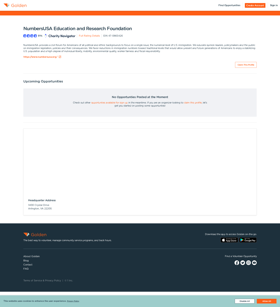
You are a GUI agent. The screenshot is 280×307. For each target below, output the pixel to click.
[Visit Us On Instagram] (248, 262)
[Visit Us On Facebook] (237, 262)
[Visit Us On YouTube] (254, 262)
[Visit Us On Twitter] (242, 262)
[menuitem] (13, 5)
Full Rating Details (89, 36)
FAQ (26, 269)
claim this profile (193, 103)
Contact (27, 265)
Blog (26, 261)
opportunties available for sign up (109, 103)
